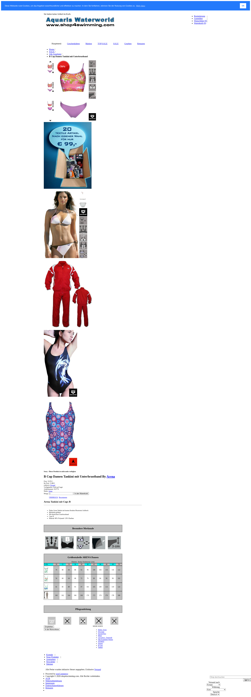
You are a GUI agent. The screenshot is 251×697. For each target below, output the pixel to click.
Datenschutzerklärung (54, 685)
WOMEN (101, 641)
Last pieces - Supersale (105, 638)
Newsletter (50, 662)
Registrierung (199, 16)
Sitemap (49, 664)
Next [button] (50, 120)
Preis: (45, 481)
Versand (52, 485)
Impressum (50, 683)
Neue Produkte (52, 657)
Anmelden (198, 18)
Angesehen (51, 659)
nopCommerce (62, 674)
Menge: (46, 494)
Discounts (101, 632)
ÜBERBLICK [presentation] (53, 497)
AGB (47, 678)
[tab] (53, 497)
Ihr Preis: (47, 483)
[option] (50, 72)
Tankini (100, 647)
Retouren (49, 688)
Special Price (102, 634)
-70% (62, 66)
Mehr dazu (140, 6)
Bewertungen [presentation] (63, 497)
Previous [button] (50, 61)
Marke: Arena (102, 630)
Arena (111, 476)
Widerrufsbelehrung (53, 681)
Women (100, 643)
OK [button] (243, 6)
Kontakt (49, 655)
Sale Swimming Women (105, 639)
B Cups (100, 645)
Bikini (100, 636)
